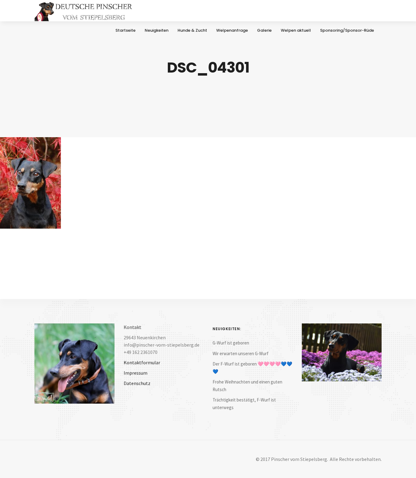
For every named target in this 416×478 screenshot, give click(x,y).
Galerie (264, 30)
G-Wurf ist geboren (231, 343)
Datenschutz (137, 383)
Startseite (125, 30)
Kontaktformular (142, 362)
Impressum (135, 373)
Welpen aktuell (296, 30)
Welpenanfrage (232, 30)
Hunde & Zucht (192, 30)
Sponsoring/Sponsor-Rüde (347, 30)
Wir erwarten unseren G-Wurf (241, 353)
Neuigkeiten (156, 30)
